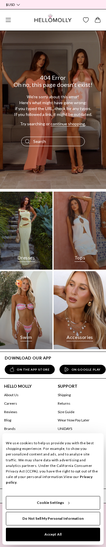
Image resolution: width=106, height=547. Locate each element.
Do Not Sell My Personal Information (53, 518)
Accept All (53, 534)
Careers (10, 403)
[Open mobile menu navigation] (8, 20)
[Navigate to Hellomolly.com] (53, 20)
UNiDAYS (65, 428)
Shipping (64, 395)
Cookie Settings (50, 502)
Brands (10, 428)
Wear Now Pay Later (74, 420)
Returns (64, 403)
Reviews (10, 412)
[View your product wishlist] (86, 20)
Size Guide (66, 412)
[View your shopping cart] (97, 20)
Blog (7, 420)
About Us (11, 395)
